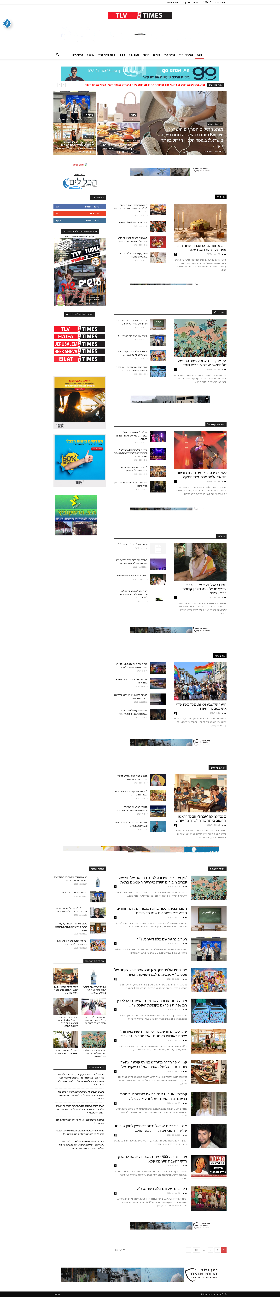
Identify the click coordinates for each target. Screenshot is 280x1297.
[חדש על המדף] (118, 107)
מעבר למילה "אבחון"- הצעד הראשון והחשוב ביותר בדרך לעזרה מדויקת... (201, 818)
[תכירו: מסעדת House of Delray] (158, 226)
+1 (57, 213)
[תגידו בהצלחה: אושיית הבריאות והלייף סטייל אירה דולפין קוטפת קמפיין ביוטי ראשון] (200, 562)
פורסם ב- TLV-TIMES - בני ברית (90, 1119)
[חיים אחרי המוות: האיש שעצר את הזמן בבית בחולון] (158, 486)
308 (196, 1250)
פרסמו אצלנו (173, 2)
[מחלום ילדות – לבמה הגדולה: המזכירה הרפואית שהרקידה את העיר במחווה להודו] (158, 436)
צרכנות (90, 54)
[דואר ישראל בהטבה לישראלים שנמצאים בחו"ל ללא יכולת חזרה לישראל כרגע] (158, 595)
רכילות (156, 54)
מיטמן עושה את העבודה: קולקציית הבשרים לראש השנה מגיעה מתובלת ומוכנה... (71, 926)
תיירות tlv (77, 54)
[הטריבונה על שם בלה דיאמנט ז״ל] (74, 107)
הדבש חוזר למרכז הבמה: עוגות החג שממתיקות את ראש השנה (202, 248)
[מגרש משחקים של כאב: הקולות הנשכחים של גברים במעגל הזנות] (158, 714)
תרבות (146, 54)
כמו (57, 207)
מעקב (58, 220)
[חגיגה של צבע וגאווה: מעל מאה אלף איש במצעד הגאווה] (200, 681)
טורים (122, 54)
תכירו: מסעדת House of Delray (132, 222)
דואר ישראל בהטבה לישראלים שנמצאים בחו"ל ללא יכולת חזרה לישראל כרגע (133, 594)
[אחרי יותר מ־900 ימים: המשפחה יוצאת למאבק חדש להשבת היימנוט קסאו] (209, 1167)
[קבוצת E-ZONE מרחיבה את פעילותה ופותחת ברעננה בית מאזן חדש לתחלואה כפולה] (209, 1104)
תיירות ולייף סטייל (216, 424)
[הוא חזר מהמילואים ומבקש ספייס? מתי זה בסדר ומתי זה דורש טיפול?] (158, 780)
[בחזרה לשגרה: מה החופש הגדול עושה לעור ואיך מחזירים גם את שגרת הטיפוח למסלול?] (98, 881)
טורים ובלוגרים (217, 767)
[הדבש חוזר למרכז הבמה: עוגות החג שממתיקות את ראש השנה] (200, 223)
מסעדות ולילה (186, 54)
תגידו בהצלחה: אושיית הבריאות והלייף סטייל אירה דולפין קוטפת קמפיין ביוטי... (204, 589)
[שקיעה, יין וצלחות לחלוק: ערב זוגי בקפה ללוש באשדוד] (158, 257)
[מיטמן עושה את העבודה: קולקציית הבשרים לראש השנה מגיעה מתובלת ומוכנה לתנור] (98, 928)
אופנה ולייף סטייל (107, 54)
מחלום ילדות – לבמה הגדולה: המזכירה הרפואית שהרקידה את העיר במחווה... (131, 435)
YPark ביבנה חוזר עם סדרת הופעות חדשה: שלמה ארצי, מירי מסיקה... (202, 475)
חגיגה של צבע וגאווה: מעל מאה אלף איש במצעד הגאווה (201, 706)
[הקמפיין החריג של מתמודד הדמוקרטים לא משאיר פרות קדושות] (158, 811)
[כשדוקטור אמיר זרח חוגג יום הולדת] (158, 579)
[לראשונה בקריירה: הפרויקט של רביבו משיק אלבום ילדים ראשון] (158, 471)
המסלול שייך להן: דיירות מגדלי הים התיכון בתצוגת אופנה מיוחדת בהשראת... (94, 1020)
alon (221, 151)
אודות (195, 2)
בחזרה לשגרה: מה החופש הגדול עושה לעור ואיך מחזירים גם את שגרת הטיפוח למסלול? (156, 84)
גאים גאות (134, 54)
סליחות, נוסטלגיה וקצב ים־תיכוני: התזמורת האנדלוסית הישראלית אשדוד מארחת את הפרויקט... (130, 453)
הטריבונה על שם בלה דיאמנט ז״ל (132, 336)
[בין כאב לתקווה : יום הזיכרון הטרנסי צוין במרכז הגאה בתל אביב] (158, 699)
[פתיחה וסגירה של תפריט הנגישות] (7, 23)
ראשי (199, 54)
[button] (57, 55)
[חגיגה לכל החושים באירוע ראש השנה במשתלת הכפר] (65, 1039)
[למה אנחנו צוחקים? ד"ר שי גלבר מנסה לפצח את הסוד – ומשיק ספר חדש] (158, 795)
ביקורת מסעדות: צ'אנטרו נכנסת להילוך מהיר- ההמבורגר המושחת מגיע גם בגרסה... (130, 208)
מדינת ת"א (169, 54)
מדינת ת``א (219, 312)
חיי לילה (221, 197)
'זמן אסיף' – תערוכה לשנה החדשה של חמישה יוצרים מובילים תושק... (202, 363)
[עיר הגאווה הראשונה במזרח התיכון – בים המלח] (158, 683)
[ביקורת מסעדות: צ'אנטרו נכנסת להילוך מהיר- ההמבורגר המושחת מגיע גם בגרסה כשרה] (118, 139)
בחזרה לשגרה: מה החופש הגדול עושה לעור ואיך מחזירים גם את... (94, 990)
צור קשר (186, 2)
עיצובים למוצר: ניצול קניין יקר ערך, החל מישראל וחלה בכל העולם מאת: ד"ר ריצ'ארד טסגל (81, 1081)
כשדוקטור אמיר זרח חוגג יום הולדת (132, 575)
